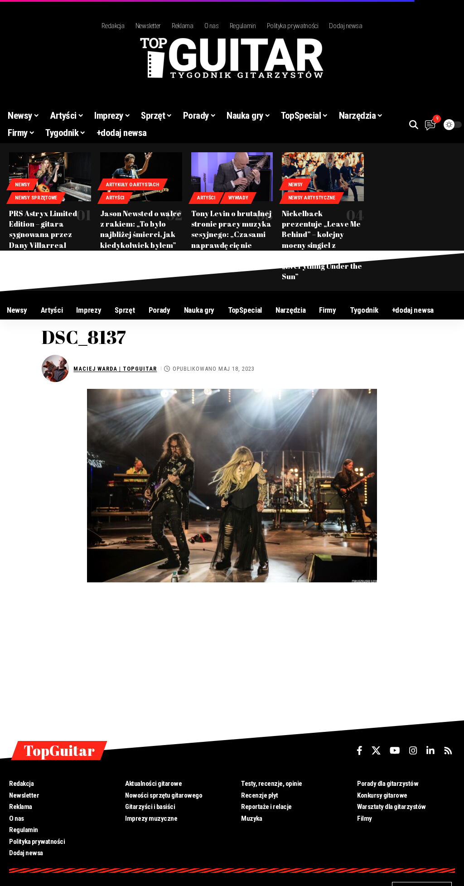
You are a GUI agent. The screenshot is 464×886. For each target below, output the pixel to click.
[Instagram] (413, 750)
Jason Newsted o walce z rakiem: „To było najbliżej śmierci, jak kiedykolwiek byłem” (140, 229)
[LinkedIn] (430, 750)
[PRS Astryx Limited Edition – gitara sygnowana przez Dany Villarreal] (50, 176)
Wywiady (238, 198)
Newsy (22, 185)
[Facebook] (359, 750)
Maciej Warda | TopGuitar (115, 368)
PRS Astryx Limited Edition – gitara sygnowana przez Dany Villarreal (43, 229)
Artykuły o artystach (132, 185)
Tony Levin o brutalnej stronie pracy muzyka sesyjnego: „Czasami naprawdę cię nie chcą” (231, 234)
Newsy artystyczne (311, 198)
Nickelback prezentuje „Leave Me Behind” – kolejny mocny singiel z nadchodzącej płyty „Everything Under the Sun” (322, 244)
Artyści (115, 198)
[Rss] (448, 750)
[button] (413, 124)
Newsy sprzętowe (36, 198)
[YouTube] (394, 750)
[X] (376, 750)
